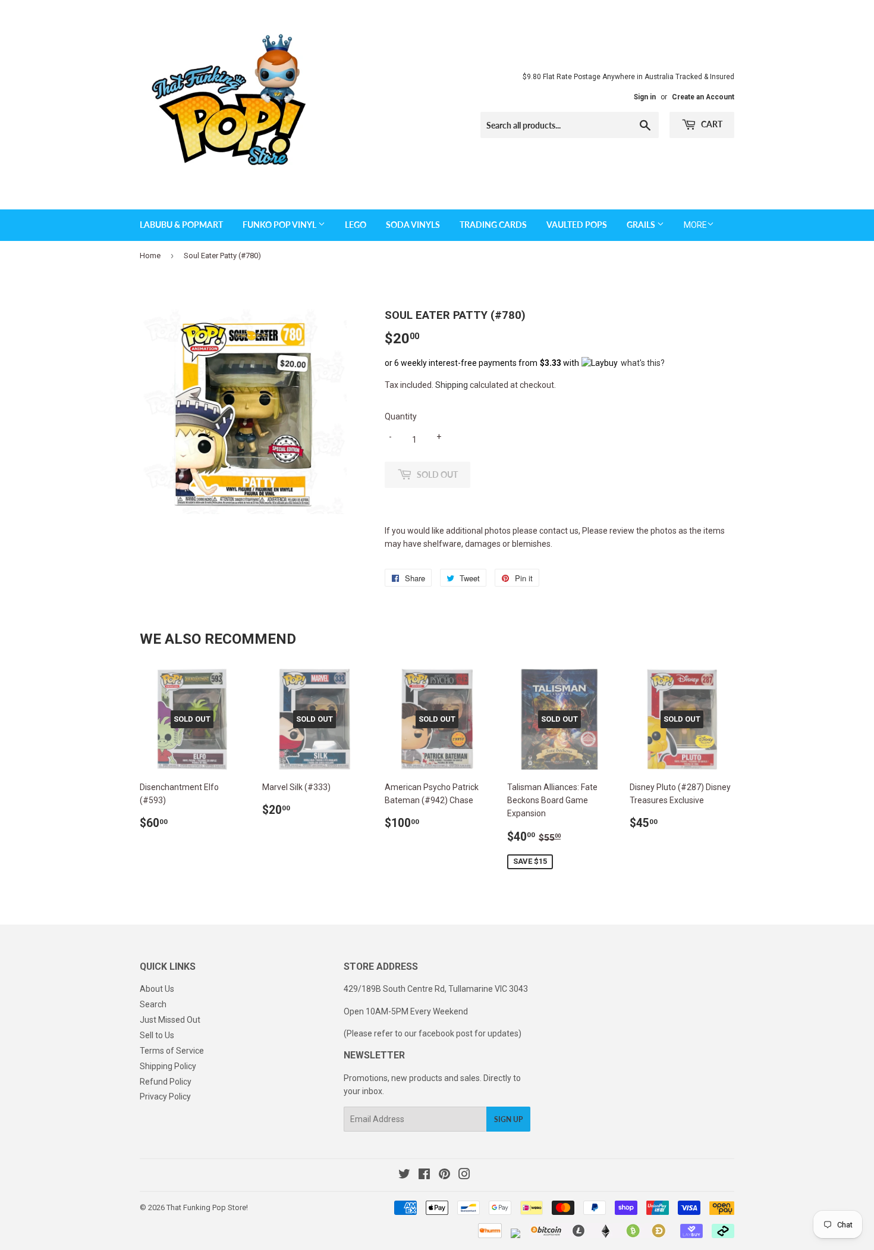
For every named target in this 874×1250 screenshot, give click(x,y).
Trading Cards (493, 225)
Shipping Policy (168, 1066)
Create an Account (703, 97)
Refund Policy (165, 1081)
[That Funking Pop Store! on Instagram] (464, 1175)
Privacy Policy (165, 1096)
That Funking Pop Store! (207, 1207)
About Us (157, 989)
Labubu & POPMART (181, 225)
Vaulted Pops (576, 225)
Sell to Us (157, 1035)
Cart (710, 124)
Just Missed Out (170, 1020)
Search (153, 1004)
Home (150, 255)
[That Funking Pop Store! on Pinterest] (444, 1175)
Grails (642, 225)
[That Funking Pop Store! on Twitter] (404, 1175)
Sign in (645, 97)
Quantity (401, 416)
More (695, 225)
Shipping (451, 385)
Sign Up (508, 1119)
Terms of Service (172, 1050)
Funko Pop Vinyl (280, 225)
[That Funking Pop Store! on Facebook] (424, 1175)
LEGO (355, 225)
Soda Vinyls (413, 225)
